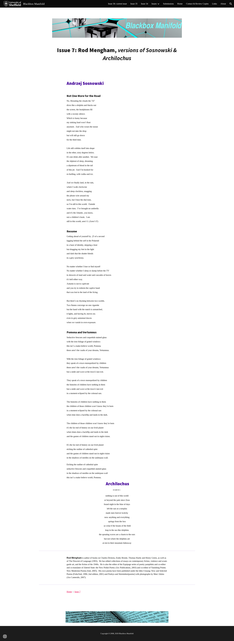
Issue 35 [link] (133, 4)
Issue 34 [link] (144, 4)
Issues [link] (154, 4)
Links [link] (214, 4)
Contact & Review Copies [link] (197, 4)
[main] (117, 54)
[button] (230, 4)
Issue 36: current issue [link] (117, 4)
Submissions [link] (168, 4)
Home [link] (180, 4)
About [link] (223, 4)
